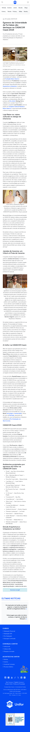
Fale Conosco (9, 682)
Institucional (7, 646)
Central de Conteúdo (9, 664)
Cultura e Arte (7, 649)
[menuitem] (4, 7)
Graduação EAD (8, 633)
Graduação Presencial (9, 631)
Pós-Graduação (8, 636)
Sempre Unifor (8, 684)
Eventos (6, 662)
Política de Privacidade (19, 684)
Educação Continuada (9, 638)
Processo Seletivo (8, 666)
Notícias (6, 659)
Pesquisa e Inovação (9, 651)
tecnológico (10, 413)
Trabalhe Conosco (19, 682)
